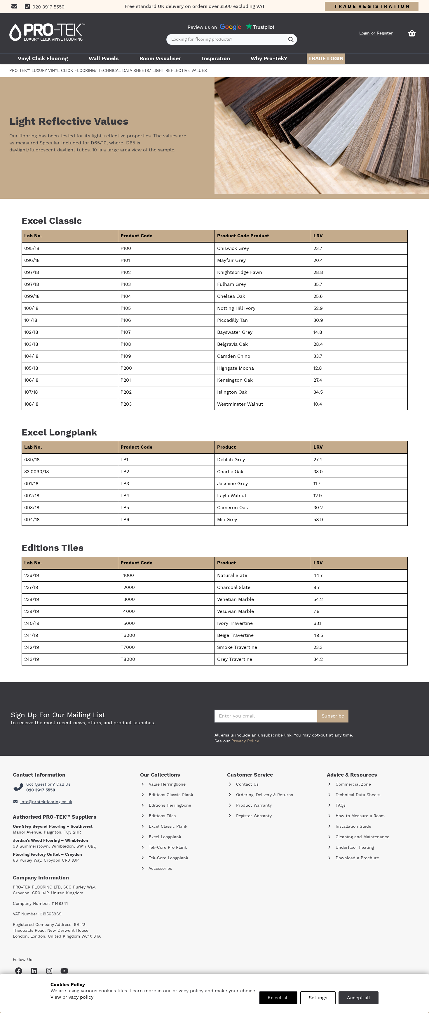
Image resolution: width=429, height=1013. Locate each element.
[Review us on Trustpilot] (260, 27)
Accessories (159, 869)
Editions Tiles (161, 816)
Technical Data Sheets (123, 71)
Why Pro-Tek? (269, 58)
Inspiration (216, 58)
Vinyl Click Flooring (43, 58)
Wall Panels (104, 58)
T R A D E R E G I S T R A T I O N (371, 6)
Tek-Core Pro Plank (167, 848)
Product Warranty (253, 805)
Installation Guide (352, 826)
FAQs (340, 805)
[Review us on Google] (230, 27)
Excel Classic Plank (167, 826)
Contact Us (247, 784)
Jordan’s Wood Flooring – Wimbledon (50, 841)
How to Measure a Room (359, 816)
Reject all (278, 997)
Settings (318, 997)
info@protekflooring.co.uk (46, 802)
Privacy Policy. (245, 741)
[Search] (290, 39)
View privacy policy (71, 997)
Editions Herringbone (169, 805)
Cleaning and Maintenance (361, 837)
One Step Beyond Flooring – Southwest (53, 826)
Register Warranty (253, 816)
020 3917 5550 (40, 790)
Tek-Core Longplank (167, 858)
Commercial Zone (352, 784)
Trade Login (325, 58)
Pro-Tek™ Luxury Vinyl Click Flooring (52, 71)
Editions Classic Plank (170, 795)
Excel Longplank (164, 837)
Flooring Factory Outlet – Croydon (47, 855)
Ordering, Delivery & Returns (264, 795)
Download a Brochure (356, 858)
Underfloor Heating (354, 848)
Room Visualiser (160, 58)
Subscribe (333, 716)
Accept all (358, 997)
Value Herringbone (166, 784)
